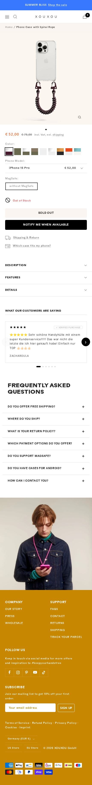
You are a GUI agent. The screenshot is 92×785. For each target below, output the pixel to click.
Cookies (11, 727)
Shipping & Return (26, 237)
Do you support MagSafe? (29, 456)
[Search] (15, 17)
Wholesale (14, 623)
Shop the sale (57, 5)
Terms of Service (17, 723)
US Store (13, 748)
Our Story (13, 609)
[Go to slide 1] (46, 129)
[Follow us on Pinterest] (26, 672)
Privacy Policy (66, 723)
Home (9, 27)
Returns (57, 623)
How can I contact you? (28, 481)
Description (15, 265)
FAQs (54, 609)
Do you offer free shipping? (31, 406)
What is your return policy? (31, 431)
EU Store (33, 748)
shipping (58, 135)
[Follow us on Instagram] (18, 672)
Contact (57, 616)
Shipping (57, 630)
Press (10, 616)
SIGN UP (66, 708)
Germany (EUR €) (19, 739)
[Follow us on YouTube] (35, 672)
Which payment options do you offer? (40, 443)
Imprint (24, 727)
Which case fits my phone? (32, 246)
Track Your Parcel (66, 637)
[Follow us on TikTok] (43, 672)
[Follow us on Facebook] (9, 672)
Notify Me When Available (46, 224)
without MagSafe (21, 186)
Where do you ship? (24, 419)
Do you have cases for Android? (34, 468)
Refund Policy (42, 723)
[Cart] (85, 17)
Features (13, 277)
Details (11, 290)
